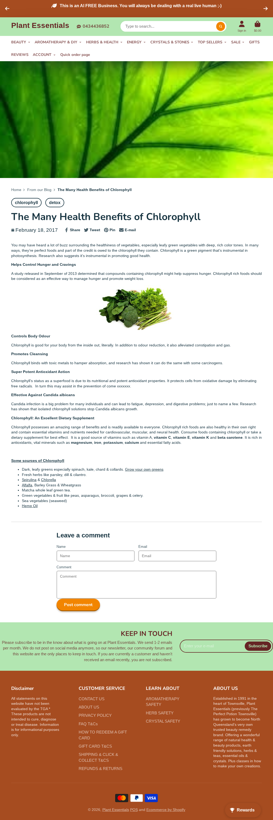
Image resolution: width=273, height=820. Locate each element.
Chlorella (48, 480)
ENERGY (134, 42)
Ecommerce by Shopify (165, 809)
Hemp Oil (30, 506)
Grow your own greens (144, 469)
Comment (64, 567)
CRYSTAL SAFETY (163, 721)
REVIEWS (20, 54)
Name (61, 547)
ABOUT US (89, 707)
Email (142, 547)
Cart (258, 26)
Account (242, 26)
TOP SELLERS (210, 42)
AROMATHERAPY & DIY (56, 42)
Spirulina (29, 480)
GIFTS (254, 42)
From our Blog (39, 190)
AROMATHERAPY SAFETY (162, 702)
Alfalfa (27, 485)
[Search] (220, 26)
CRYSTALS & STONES (169, 42)
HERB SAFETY (160, 713)
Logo (40, 26)
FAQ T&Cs (88, 724)
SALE (235, 42)
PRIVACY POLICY (95, 715)
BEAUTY (18, 42)
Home (16, 190)
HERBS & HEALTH (102, 42)
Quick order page (75, 54)
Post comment (78, 605)
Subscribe (257, 646)
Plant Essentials (115, 809)
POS (134, 809)
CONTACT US (92, 699)
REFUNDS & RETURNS (100, 768)
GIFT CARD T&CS (95, 746)
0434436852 (96, 26)
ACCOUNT (42, 54)
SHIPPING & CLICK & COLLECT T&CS (98, 757)
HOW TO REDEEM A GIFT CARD (103, 735)
